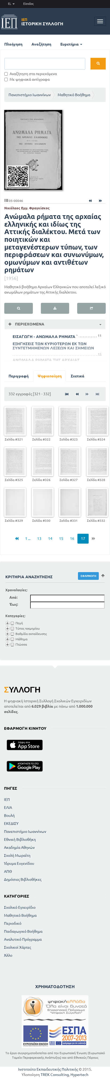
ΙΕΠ (7, 799)
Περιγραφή (19, 376)
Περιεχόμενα (29, 324)
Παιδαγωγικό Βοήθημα (23, 931)
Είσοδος (28, 3)
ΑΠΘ (8, 871)
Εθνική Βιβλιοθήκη (20, 839)
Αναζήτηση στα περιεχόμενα (33, 74)
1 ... (27, 538)
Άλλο (8, 955)
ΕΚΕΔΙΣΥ (11, 823)
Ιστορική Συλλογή (42, 22)
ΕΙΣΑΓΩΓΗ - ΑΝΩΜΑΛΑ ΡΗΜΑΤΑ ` (45, 336)
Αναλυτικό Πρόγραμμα (23, 939)
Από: (13, 597)
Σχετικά (77, 376)
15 (61, 538)
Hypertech (79, 1075)
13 (39, 538)
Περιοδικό (12, 923)
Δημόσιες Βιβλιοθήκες (22, 879)
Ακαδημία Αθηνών (19, 847)
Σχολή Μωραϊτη (17, 855)
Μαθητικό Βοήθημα (74, 95)
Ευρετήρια (70, 44)
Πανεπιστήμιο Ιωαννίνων (30, 95)
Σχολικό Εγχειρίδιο (20, 907)
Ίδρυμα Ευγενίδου (19, 863)
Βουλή (9, 815)
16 (72, 538)
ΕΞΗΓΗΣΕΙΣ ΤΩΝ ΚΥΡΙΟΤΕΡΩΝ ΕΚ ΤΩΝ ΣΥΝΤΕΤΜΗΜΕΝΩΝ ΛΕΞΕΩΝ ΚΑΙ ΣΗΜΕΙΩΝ (53, 346)
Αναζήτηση (41, 44)
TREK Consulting (55, 1075)
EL (10, 3)
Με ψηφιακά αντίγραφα (30, 79)
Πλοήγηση (13, 44)
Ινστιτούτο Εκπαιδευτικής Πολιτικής (48, 1069)
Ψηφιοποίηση (50, 376)
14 (50, 538)
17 (83, 538)
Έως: (13, 604)
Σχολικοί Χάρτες (17, 947)
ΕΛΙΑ (8, 807)
